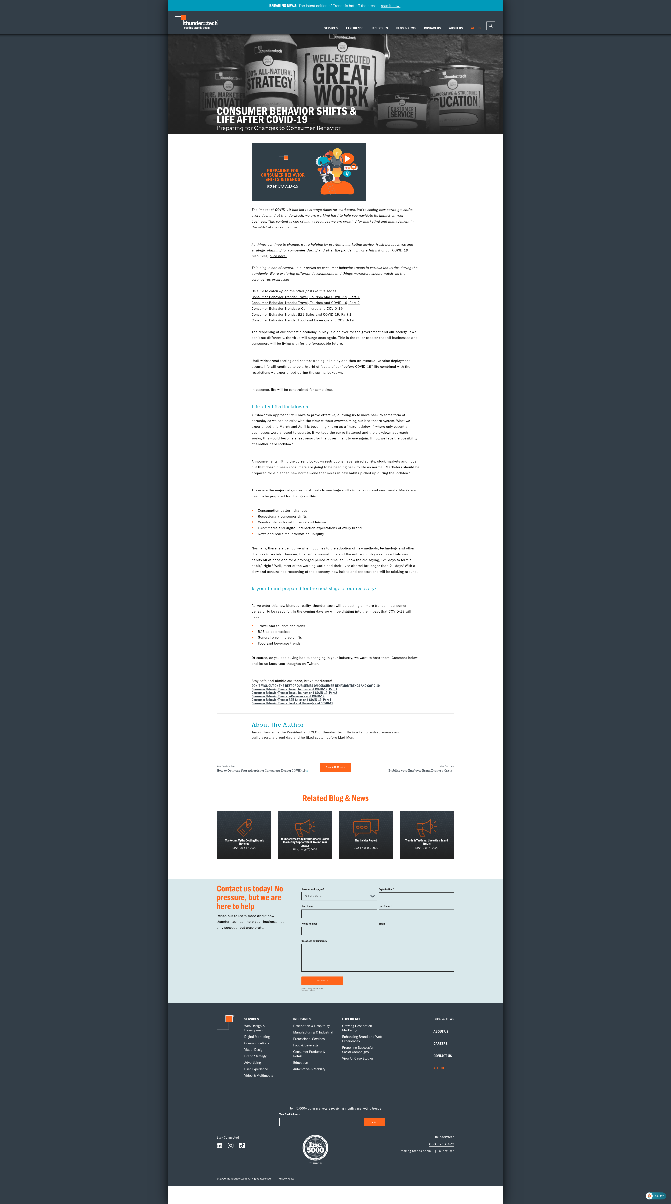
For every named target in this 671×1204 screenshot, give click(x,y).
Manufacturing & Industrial (313, 1032)
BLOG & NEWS (406, 28)
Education (300, 1062)
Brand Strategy (255, 1056)
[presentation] (197, 22)
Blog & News (444, 1019)
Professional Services (309, 1039)
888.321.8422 (441, 1143)
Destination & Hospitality (311, 1026)
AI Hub (439, 1068)
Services (251, 1019)
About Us (441, 1031)
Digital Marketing (257, 1037)
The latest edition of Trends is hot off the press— (335, 5)
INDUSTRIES (380, 28)
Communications (256, 1043)
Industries (302, 1019)
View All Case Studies (358, 1058)
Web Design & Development (254, 1028)
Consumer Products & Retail (309, 1054)
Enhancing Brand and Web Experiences (362, 1039)
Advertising (252, 1062)
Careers (441, 1043)
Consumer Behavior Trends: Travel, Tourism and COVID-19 (299, 297)
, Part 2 (353, 303)
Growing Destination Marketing (357, 1028)
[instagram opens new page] (230, 1146)
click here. (278, 256)
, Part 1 (353, 297)
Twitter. (313, 664)
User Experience (256, 1069)
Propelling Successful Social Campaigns (358, 1049)
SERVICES (331, 28)
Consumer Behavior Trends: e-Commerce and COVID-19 (297, 308)
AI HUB (476, 28)
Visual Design (254, 1049)
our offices (446, 1150)
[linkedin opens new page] (219, 1146)
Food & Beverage (305, 1045)
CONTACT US (432, 28)
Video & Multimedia (258, 1075)
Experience (351, 1019)
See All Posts (335, 767)
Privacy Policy (286, 1178)
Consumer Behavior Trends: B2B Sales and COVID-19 (295, 314)
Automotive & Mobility (309, 1069)
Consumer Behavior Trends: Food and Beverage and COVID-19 (303, 320)
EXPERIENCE (354, 28)
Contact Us (443, 1056)
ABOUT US (456, 28)
